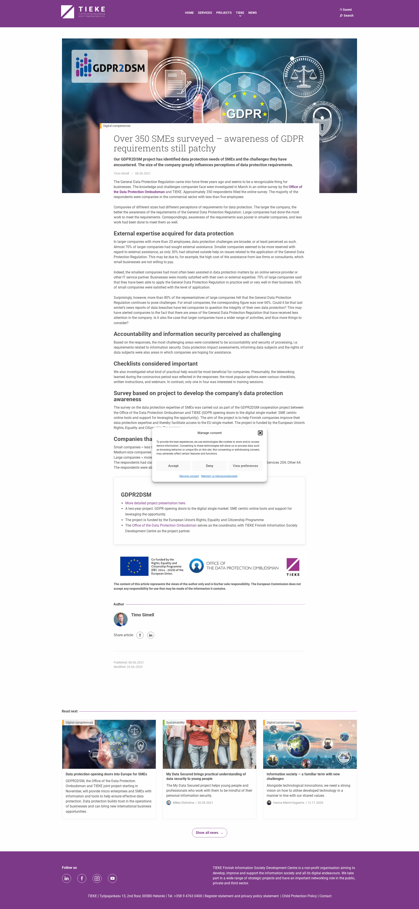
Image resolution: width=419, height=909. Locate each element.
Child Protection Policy (299, 896)
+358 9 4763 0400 (188, 896)
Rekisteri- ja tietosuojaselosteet (219, 475)
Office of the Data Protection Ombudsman (164, 525)
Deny (209, 466)
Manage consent (189, 475)
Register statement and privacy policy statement (242, 896)
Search (346, 15)
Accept (173, 466)
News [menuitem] (252, 12)
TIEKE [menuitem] (240, 12)
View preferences (245, 466)
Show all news (207, 833)
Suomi (347, 9)
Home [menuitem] (189, 12)
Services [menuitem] (205, 12)
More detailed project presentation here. (155, 503)
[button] (260, 433)
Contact (325, 896)
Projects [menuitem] (224, 12)
